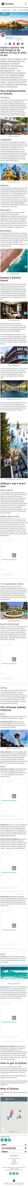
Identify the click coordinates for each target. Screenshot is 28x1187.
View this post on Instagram (9, 559)
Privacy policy (14, 1184)
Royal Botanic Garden (12, 586)
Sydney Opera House (19, 519)
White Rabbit (21, 149)
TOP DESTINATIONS (9, 1148)
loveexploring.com (12, 1183)
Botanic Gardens (15, 824)
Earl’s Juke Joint (12, 1055)
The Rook (14, 752)
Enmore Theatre (22, 199)
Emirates (3, 1067)
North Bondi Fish (15, 987)
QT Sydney (20, 288)
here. (6, 1084)
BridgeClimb (23, 839)
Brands (5, 1151)
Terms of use (8, 1184)
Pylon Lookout (14, 498)
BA (1, 1076)
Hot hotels (15, 10)
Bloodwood (18, 1050)
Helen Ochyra (9, 38)
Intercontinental (5, 325)
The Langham (20, 368)
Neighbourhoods (6, 10)
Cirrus (7, 906)
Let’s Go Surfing (5, 698)
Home (4, 1144)
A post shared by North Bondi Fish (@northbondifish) (15, 1041)
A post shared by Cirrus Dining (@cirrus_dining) (13, 949)
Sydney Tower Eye (19, 721)
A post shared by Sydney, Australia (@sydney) (13, 683)
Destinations (10, 37)
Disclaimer (20, 1184)
